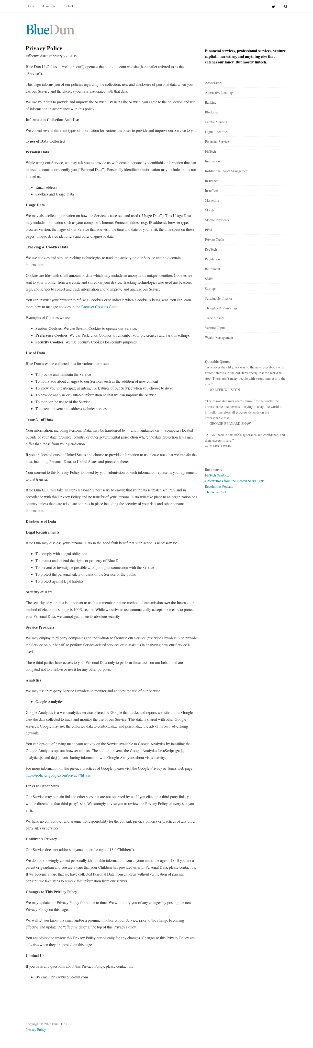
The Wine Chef (215, 492)
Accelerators (213, 82)
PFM (208, 229)
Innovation (212, 161)
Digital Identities (216, 131)
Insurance (211, 180)
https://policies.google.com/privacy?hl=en (58, 775)
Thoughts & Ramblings (221, 308)
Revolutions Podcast (219, 486)
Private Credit (214, 239)
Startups (210, 288)
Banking (210, 102)
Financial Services (217, 141)
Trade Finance (214, 318)
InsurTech (212, 190)
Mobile (210, 210)
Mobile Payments (217, 220)
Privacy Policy (36, 1029)
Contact (68, 6)
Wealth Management (219, 337)
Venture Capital (215, 327)
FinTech (210, 151)
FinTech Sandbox (217, 475)
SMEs (209, 278)
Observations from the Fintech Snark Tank (234, 480)
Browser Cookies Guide (99, 306)
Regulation (212, 259)
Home (30, 6)
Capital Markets (216, 122)
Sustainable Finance (218, 298)
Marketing (212, 200)
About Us (48, 6)
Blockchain (212, 112)
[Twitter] (273, 6)
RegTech (211, 249)
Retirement (212, 269)
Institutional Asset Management (226, 171)
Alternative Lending (219, 92)
